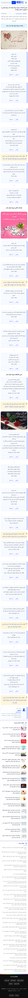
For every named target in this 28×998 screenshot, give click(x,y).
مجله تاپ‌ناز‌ (20, 2)
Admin (19, 711)
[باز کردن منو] (25, 2)
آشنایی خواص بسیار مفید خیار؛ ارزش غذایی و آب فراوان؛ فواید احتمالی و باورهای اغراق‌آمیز (14, 923)
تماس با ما (11, 995)
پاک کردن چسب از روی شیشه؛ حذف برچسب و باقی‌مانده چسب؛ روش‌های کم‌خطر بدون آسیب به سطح (15, 908)
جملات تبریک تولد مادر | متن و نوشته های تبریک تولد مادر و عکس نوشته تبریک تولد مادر (14, 700)
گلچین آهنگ (13, 980)
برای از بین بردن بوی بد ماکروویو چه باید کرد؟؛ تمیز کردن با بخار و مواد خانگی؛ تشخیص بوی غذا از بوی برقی (14, 882)
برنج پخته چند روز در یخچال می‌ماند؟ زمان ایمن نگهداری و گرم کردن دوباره (14, 886)
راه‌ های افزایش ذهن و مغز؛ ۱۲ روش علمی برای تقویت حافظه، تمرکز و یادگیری (14, 857)
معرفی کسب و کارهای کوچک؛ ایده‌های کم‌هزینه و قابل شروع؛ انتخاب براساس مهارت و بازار (14, 940)
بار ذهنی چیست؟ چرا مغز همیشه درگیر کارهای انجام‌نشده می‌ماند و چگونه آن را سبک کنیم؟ (15, 865)
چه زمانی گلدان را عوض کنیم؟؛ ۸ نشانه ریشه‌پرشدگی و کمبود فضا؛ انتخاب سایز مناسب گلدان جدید (14, 904)
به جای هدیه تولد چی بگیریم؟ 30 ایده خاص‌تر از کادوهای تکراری (15, 870)
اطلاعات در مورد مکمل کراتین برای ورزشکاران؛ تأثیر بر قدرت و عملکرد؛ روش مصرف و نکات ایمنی (14, 961)
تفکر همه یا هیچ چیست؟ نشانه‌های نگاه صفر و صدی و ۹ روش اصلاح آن (14, 861)
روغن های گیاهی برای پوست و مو (19, 874)
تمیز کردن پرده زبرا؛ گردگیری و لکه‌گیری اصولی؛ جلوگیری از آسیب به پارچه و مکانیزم (14, 927)
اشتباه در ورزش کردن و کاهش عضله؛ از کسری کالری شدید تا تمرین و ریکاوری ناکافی (14, 965)
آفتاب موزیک (16, 983)
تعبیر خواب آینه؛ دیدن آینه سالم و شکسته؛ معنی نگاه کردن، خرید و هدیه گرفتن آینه (14, 949)
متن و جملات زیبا (19, 13)
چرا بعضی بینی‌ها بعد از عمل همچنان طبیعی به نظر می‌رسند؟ (14, 912)
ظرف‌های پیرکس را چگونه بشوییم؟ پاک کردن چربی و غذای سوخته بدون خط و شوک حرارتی (15, 895)
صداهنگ (10, 983)
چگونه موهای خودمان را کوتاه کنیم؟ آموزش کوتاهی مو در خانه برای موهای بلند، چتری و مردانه (14, 877)
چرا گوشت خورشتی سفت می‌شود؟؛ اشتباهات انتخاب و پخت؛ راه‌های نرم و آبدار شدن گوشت (14, 954)
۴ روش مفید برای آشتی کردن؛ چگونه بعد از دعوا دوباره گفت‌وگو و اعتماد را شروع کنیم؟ (14, 852)
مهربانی (16, 61)
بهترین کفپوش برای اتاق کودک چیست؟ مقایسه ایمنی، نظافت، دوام (14, 848)
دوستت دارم (13, 338)
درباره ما (16, 995)
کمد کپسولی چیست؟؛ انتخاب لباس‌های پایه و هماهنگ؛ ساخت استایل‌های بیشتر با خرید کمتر (14, 932)
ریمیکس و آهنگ (20, 980)
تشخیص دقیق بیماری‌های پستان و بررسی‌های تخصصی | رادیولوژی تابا (15, 936)
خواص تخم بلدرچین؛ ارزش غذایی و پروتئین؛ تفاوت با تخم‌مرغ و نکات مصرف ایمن (14, 918)
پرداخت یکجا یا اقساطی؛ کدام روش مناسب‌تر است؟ (16, 915)
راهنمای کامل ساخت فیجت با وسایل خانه (18, 958)
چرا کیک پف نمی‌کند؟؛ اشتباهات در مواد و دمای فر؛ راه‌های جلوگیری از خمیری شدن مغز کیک (15, 970)
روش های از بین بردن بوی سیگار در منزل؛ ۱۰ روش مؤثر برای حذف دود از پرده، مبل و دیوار (14, 899)
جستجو (13, 2)
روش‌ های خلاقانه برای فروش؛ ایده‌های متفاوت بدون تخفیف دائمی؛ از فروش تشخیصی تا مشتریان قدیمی (14, 945)
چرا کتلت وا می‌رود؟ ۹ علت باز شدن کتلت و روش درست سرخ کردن (14, 890)
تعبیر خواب (7, 980)
